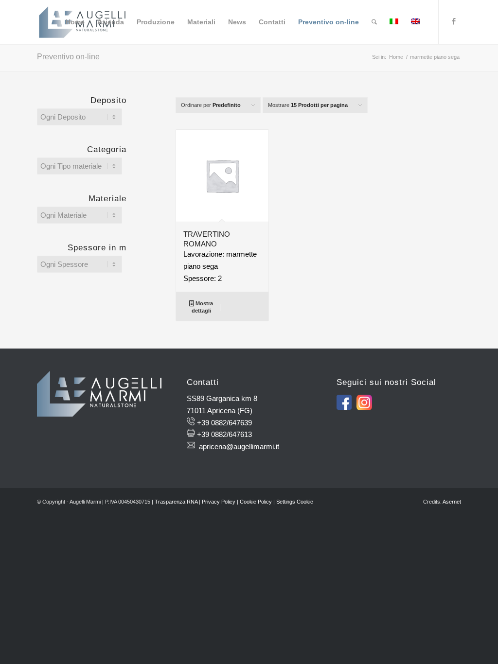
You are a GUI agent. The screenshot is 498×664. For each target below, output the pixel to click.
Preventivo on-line (68, 56)
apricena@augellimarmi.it (239, 446)
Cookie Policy (256, 502)
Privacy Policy (218, 502)
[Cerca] (374, 22)
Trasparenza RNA (176, 502)
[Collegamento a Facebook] (453, 21)
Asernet (452, 502)
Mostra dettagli (202, 307)
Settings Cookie (294, 502)
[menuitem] (75, 22)
